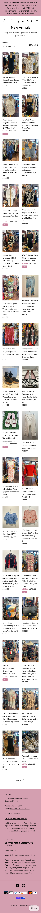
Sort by (5, 43)
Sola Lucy (16, 905)
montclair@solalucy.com (19, 808)
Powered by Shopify (26, 905)
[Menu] (37, 20)
